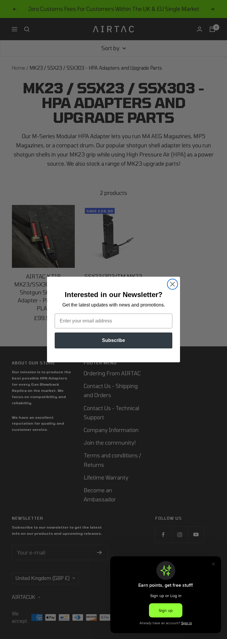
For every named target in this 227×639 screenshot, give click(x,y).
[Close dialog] (172, 284)
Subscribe (113, 340)
